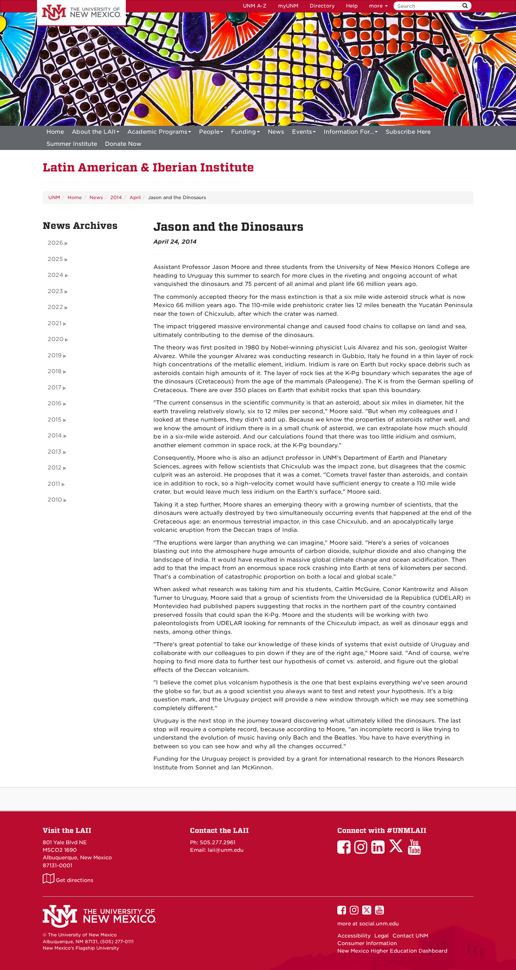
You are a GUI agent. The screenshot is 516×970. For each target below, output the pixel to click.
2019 (55, 355)
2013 (55, 451)
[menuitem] (55, 132)
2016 (55, 403)
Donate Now (123, 144)
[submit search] (465, 6)
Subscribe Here (408, 131)
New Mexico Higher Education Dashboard (392, 951)
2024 (55, 275)
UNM (54, 197)
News (276, 131)
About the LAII (94, 131)
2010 (55, 499)
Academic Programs (157, 131)
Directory (322, 6)
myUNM (288, 6)
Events (302, 131)
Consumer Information (367, 943)
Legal (381, 936)
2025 (55, 259)
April (135, 197)
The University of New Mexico (81, 13)
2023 (55, 291)
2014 (116, 197)
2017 (54, 387)
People (209, 131)
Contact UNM (410, 936)
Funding (243, 131)
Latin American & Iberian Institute (148, 167)
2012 (55, 467)
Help (352, 6)
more (376, 6)
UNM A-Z (255, 6)
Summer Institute (71, 144)
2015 (55, 419)
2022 (55, 307)
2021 (55, 323)
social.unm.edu (379, 924)
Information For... (349, 131)
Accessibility (354, 936)
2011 (54, 483)
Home (55, 131)
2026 (55, 242)
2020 (55, 339)
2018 (55, 371)
